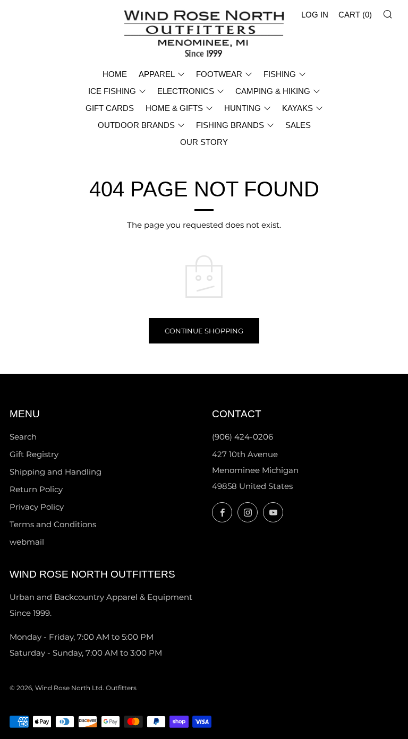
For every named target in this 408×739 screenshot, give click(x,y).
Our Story (204, 142)
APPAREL (157, 74)
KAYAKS (297, 108)
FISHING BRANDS (230, 125)
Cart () (355, 14)
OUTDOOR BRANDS (136, 125)
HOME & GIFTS (174, 108)
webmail (27, 542)
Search (23, 437)
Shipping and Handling (55, 472)
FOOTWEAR (219, 74)
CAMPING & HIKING (272, 91)
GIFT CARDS (110, 108)
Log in (314, 14)
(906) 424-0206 (242, 437)
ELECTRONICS (185, 91)
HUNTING (242, 108)
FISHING (280, 74)
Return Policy (36, 489)
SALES (298, 125)
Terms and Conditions (53, 524)
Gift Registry (34, 454)
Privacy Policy (37, 507)
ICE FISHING (112, 91)
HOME (115, 74)
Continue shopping (204, 330)
